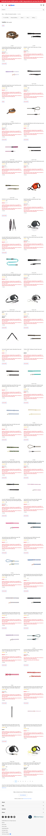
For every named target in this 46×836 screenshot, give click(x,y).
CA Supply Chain (5, 826)
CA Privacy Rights (5, 828)
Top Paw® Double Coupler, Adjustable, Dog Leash (11, 349)
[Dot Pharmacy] (37, 813)
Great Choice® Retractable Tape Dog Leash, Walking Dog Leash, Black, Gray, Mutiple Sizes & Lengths (11, 764)
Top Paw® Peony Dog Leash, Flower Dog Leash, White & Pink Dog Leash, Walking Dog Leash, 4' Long (33, 726)
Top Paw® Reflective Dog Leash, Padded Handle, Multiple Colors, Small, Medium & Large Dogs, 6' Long (33, 386)
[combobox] (23, 10)
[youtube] (14, 813)
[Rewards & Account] (6, 5)
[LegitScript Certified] (29, 813)
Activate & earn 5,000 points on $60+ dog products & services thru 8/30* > (23, 1)
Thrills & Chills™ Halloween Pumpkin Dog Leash (33, 349)
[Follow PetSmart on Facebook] (3, 813)
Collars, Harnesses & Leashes (10, 14)
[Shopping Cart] (43, 5)
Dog (3, 14)
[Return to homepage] (12, 5)
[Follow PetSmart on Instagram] (6, 813)
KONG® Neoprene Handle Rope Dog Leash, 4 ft (33, 274)
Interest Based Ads (5, 824)
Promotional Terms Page (27, 798)
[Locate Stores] (41, 5)
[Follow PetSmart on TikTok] (11, 813)
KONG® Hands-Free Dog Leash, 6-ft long (10, 199)
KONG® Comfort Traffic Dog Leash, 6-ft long (32, 47)
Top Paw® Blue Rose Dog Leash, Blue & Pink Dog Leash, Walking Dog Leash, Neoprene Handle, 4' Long (33, 575)
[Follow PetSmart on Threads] (9, 813)
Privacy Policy (4, 822)
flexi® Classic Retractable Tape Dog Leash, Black (33, 237)
